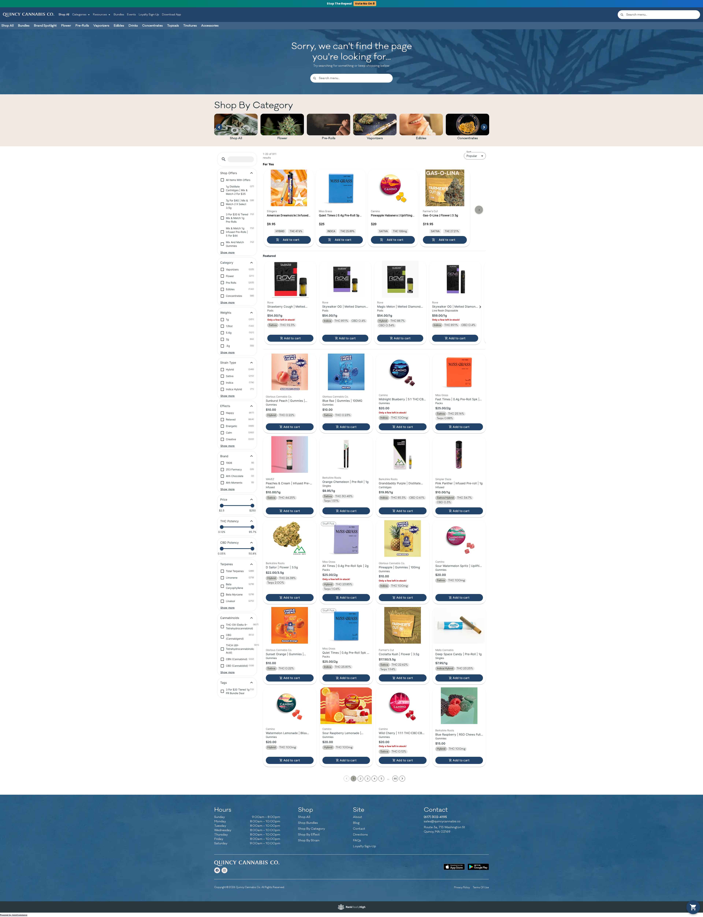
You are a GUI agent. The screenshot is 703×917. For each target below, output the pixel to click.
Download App (171, 14)
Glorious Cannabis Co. (279, 396)
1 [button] (353, 778)
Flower (282, 138)
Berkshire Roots (331, 477)
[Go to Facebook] (217, 870)
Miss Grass (441, 395)
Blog (356, 823)
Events (131, 14)
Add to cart (292, 338)
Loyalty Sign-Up (149, 14)
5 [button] (381, 778)
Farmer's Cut (386, 649)
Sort (468, 152)
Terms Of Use (481, 887)
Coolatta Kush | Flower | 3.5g (399, 654)
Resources (100, 14)
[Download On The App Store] (454, 867)
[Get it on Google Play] (478, 867)
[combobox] (661, 14)
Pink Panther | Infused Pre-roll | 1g (459, 483)
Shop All (64, 14)
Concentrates (467, 138)
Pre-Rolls (328, 138)
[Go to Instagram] (224, 870)
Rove (270, 302)
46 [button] (395, 778)
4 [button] (374, 778)
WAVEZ (270, 479)
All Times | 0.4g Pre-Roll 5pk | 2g (345, 566)
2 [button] (360, 778)
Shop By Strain (308, 840)
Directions (360, 835)
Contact (359, 829)
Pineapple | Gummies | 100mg (399, 567)
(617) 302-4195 (435, 817)
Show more (227, 252)
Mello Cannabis (444, 649)
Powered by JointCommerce (13, 915)
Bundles (119, 14)
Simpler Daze (443, 479)
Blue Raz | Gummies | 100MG (342, 400)
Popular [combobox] (471, 156)
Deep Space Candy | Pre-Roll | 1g (458, 654)
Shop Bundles (308, 823)
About (357, 817)
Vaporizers (375, 138)
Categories (79, 14)
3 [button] (367, 778)
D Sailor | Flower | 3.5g (282, 567)
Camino (383, 395)
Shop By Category (311, 829)
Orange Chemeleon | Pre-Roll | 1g (345, 482)
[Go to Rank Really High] (351, 907)
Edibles (421, 138)
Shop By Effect (309, 835)
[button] (224, 159)
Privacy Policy (462, 887)
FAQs (357, 840)
